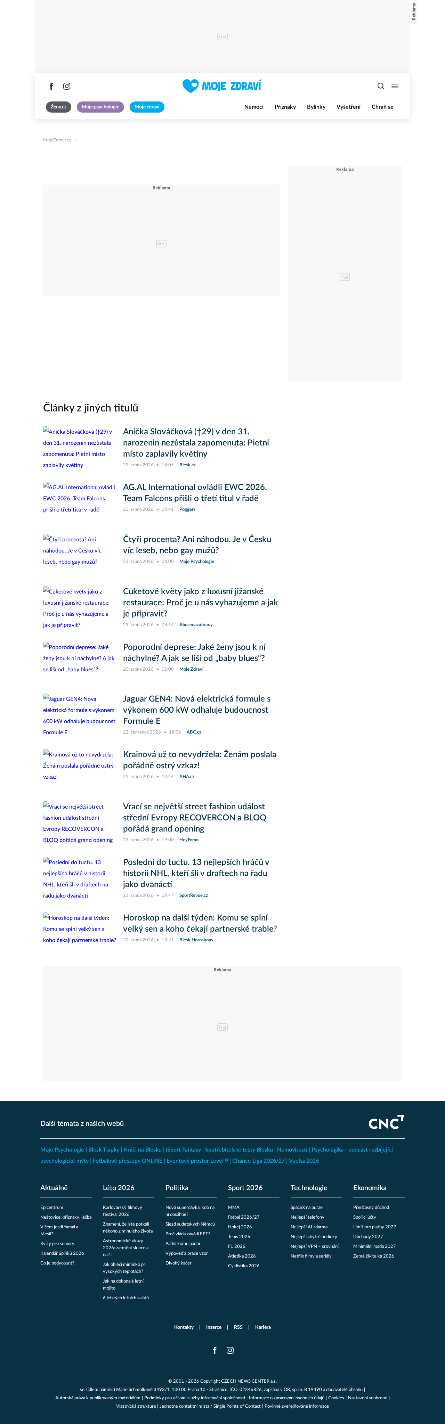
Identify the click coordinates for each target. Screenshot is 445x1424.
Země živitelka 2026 (373, 1256)
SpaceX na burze (307, 1207)
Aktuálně (54, 1188)
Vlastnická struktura (136, 1406)
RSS (238, 1327)
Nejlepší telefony (307, 1217)
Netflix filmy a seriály (311, 1256)
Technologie (309, 1188)
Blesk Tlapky (103, 1150)
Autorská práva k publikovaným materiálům (97, 1398)
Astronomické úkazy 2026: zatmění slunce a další (125, 1248)
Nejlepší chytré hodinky (314, 1237)
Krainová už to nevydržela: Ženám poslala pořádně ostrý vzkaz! (199, 760)
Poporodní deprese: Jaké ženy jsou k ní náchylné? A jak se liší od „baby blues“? (194, 653)
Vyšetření (349, 107)
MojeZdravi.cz (57, 140)
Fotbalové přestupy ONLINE (127, 1161)
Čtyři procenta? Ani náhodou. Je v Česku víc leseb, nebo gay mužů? (197, 545)
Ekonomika (370, 1188)
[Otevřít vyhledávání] (381, 86)
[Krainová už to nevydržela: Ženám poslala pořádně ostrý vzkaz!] (79, 769)
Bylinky (316, 107)
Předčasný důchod (371, 1207)
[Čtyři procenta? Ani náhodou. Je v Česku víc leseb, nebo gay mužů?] (79, 554)
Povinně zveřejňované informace (297, 1406)
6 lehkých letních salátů (126, 1298)
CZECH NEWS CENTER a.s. (249, 1381)
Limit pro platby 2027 (374, 1227)
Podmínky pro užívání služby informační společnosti (194, 1398)
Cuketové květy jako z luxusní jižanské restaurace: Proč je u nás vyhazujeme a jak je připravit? (200, 603)
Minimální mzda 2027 (374, 1246)
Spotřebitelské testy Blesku (239, 1150)
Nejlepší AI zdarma (309, 1227)
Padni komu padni (182, 1244)
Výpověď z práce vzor (186, 1253)
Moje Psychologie (62, 1150)
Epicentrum (51, 1207)
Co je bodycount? (57, 1263)
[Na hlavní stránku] (222, 86)
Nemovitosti (292, 1150)
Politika (176, 1188)
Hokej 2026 (240, 1227)
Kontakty (184, 1327)
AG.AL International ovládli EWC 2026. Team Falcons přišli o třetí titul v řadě (195, 493)
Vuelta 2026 (304, 1161)
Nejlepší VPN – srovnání (315, 1246)
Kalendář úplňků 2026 (62, 1253)
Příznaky (285, 107)
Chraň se (383, 107)
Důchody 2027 (368, 1237)
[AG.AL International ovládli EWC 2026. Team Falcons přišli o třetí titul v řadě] (79, 502)
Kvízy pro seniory (57, 1244)
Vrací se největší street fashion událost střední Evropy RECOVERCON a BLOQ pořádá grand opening (194, 818)
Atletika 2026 (242, 1256)
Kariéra (263, 1327)
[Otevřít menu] (395, 86)
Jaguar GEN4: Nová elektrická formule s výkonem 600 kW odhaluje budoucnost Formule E (196, 710)
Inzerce (213, 1327)
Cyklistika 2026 (244, 1266)
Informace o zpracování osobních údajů (286, 1398)
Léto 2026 (119, 1188)
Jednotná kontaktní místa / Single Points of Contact (210, 1406)
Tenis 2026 (239, 1237)
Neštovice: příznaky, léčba (65, 1217)
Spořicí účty (364, 1217)
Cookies (336, 1398)
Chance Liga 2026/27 (258, 1161)
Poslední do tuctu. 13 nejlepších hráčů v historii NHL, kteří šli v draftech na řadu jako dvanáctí (196, 873)
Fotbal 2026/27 (244, 1217)
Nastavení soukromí (367, 1398)
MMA (234, 1207)
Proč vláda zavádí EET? (187, 1234)
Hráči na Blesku (142, 1150)
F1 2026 (236, 1246)
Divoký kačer (178, 1263)
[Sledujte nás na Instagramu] (66, 86)
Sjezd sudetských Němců (190, 1224)
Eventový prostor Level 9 (197, 1161)
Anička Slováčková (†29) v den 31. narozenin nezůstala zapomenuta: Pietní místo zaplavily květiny (196, 443)
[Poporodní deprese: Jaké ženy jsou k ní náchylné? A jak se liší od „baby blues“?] (79, 662)
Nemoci (254, 107)
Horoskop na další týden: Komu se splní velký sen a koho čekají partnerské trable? (200, 923)
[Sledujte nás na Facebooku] (51, 86)
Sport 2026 (245, 1188)
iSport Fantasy (183, 1150)
